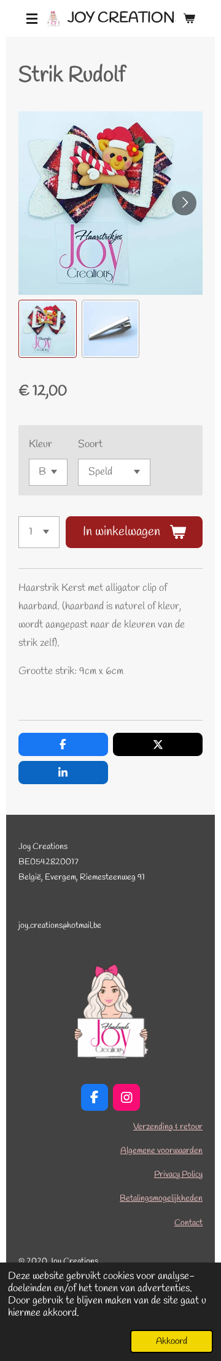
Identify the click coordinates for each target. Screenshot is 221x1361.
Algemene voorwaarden (161, 1151)
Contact (188, 1223)
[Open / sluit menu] (31, 18)
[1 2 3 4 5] (39, 532)
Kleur (40, 444)
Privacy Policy (178, 1175)
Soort (90, 444)
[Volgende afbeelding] (184, 203)
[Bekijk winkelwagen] (189, 18)
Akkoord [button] (171, 1341)
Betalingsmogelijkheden (161, 1198)
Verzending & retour (168, 1127)
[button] (47, 329)
